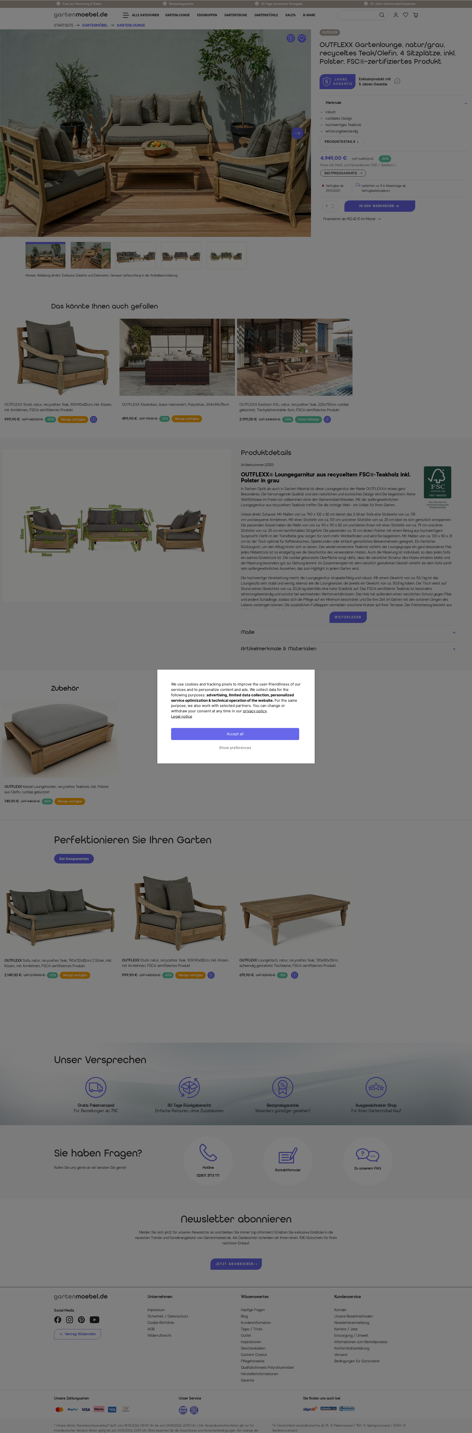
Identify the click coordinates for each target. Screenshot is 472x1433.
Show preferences (235, 747)
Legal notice (181, 716)
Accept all (235, 734)
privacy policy (255, 711)
